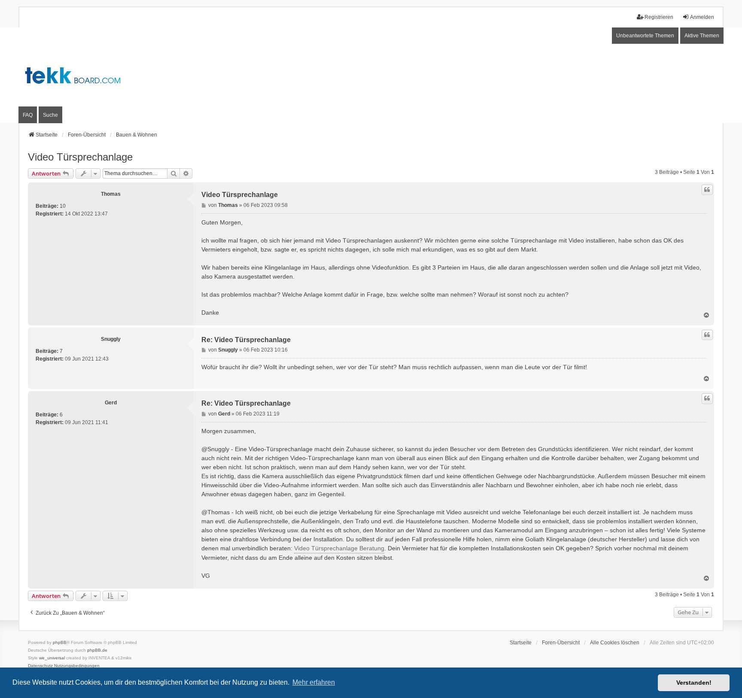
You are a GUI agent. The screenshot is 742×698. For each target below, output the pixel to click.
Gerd (111, 403)
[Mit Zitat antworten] (707, 190)
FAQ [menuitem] (28, 115)
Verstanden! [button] (694, 682)
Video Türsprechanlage (80, 157)
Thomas (111, 194)
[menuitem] (40, 666)
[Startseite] (371, 75)
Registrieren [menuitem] (659, 17)
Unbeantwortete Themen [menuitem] (645, 36)
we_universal (52, 658)
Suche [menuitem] (50, 115)
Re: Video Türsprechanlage (246, 339)
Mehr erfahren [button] (313, 682)
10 (63, 206)
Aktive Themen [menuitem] (701, 36)
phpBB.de (97, 650)
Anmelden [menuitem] (702, 17)
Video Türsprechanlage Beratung (339, 548)
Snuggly (111, 339)
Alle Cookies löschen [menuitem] (614, 643)
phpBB (60, 642)
